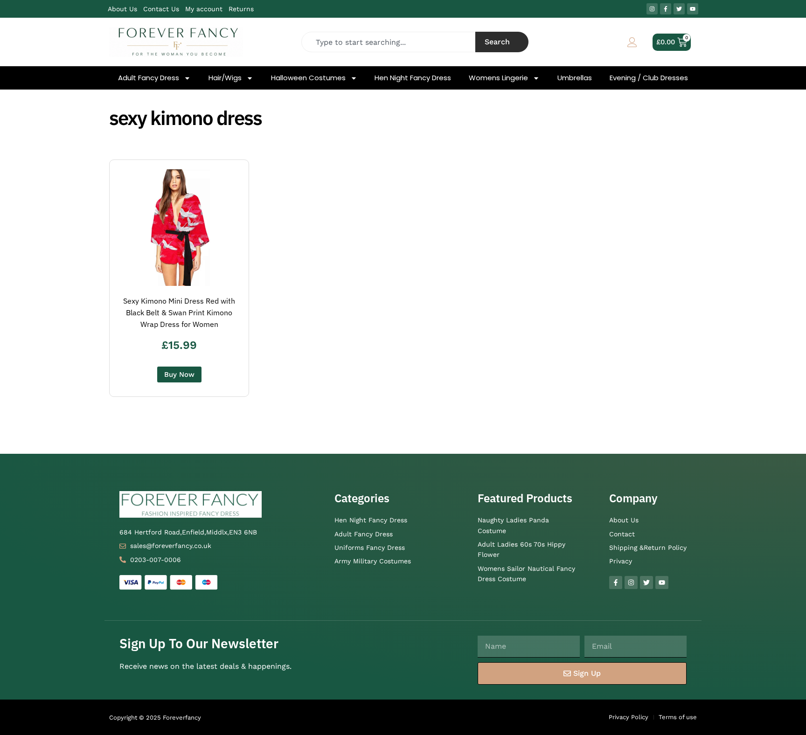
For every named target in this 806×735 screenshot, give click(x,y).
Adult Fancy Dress (148, 78)
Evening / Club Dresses (649, 78)
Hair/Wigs (225, 78)
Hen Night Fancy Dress (413, 78)
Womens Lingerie (498, 78)
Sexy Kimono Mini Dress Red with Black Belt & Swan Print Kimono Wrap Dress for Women (179, 312)
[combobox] (388, 42)
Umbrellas (574, 78)
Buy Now (179, 374)
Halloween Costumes (308, 78)
